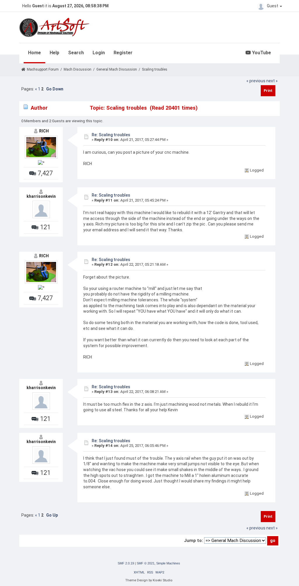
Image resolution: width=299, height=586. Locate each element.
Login (99, 52)
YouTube (261, 52)
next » (272, 80)
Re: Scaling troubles (111, 134)
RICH (44, 131)
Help (54, 52)
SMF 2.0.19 (126, 563)
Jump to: (193, 540)
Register (123, 52)
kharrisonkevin (41, 196)
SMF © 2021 (145, 563)
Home (34, 52)
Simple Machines (168, 563)
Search (76, 52)
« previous (255, 80)
